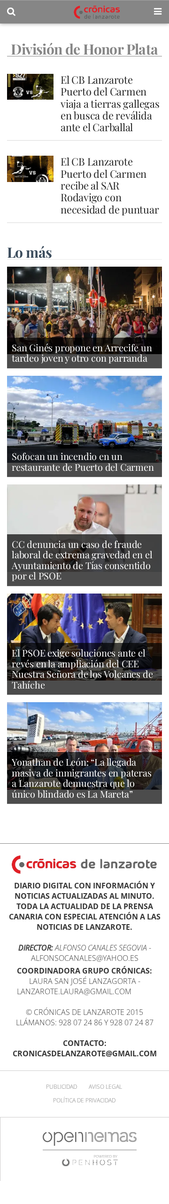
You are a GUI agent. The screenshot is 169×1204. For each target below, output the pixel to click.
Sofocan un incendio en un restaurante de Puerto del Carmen (83, 461)
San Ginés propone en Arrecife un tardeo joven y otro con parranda (82, 352)
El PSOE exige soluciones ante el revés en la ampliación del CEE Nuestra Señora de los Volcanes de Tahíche (82, 668)
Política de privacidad (84, 1100)
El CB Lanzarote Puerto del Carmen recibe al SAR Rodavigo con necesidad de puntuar (110, 185)
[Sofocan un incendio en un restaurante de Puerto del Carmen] (84, 418)
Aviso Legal (105, 1087)
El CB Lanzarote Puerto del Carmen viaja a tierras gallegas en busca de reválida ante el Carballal (110, 103)
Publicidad (61, 1087)
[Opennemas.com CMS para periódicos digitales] (90, 1149)
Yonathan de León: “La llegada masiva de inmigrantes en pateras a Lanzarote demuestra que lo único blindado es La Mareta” (82, 777)
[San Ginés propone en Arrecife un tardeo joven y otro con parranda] (84, 309)
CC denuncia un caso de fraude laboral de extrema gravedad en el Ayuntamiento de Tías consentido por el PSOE (82, 560)
